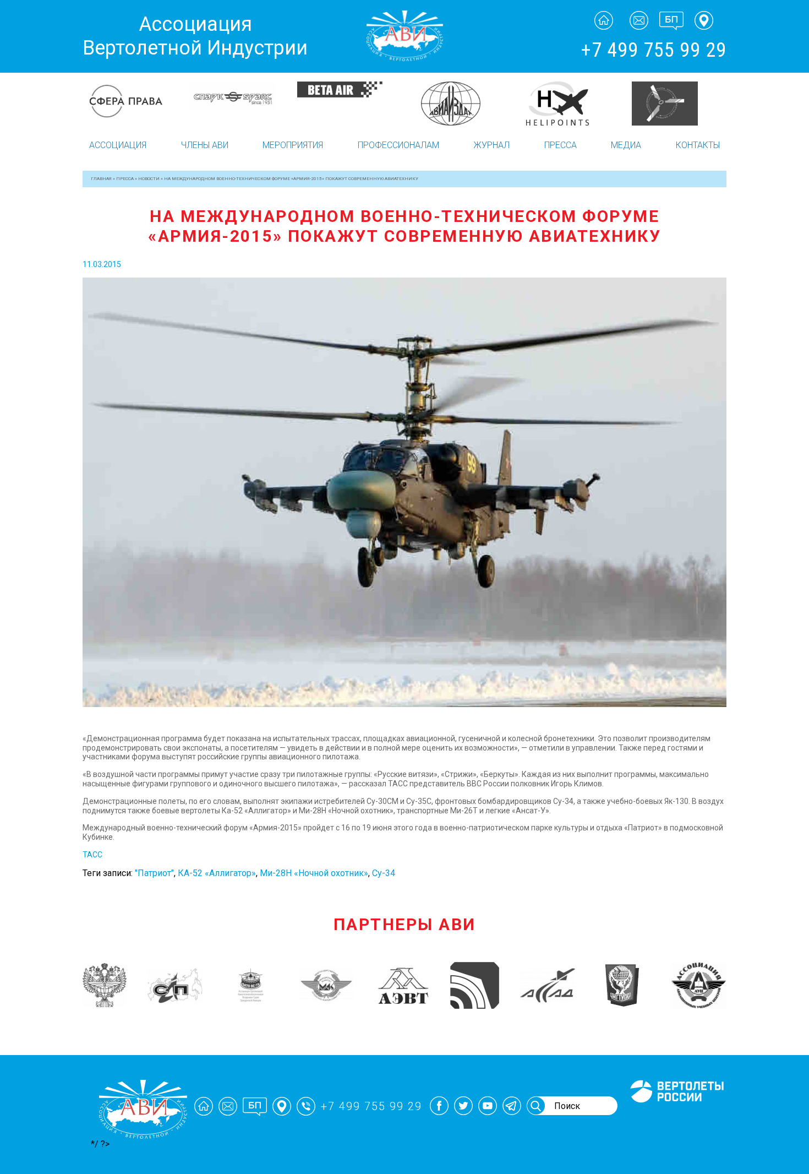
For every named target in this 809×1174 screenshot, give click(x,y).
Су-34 (383, 873)
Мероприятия (293, 145)
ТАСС (92, 854)
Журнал (491, 145)
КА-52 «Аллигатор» (217, 873)
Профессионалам (398, 145)
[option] (136, 103)
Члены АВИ (204, 145)
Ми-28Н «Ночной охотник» (314, 873)
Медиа (626, 145)
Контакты (698, 145)
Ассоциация (117, 145)
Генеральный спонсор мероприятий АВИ (675, 1115)
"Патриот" (154, 873)
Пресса (560, 145)
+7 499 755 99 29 (653, 50)
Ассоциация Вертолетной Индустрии (195, 36)
